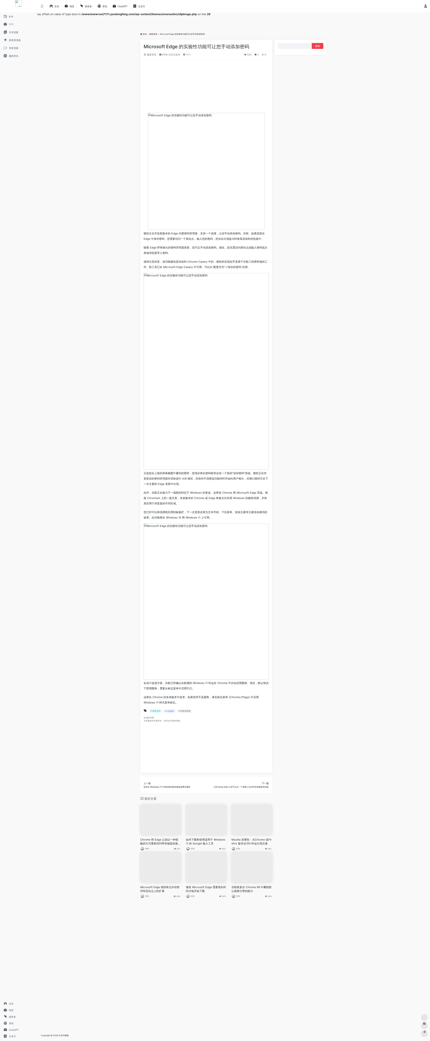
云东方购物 (63, 1035)
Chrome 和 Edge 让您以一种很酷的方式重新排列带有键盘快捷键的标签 (160, 841)
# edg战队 (169, 711)
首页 (145, 34)
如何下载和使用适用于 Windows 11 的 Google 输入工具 (205, 841)
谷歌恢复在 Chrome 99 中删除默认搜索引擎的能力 (251, 889)
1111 (188, 54)
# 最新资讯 (155, 711)
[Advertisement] (206, 88)
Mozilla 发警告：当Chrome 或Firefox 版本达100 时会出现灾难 (251, 841)
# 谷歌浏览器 (184, 711)
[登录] (425, 6)
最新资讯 (153, 34)
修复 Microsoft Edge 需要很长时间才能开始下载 (206, 889)
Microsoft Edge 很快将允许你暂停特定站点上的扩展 (160, 889)
